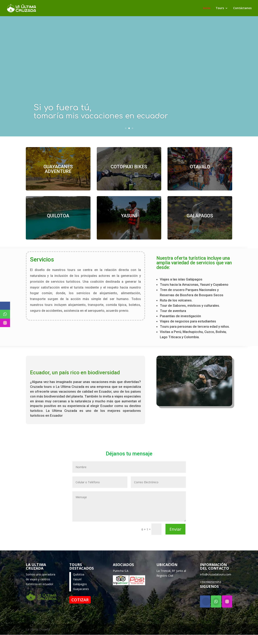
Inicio (206, 8)
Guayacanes (81, 589)
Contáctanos (242, 8)
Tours (220, 8)
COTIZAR (80, 600)
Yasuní (77, 579)
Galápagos (80, 584)
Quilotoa (78, 574)
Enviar (175, 529)
